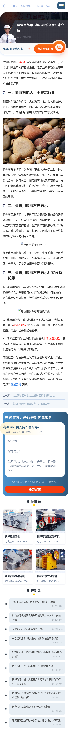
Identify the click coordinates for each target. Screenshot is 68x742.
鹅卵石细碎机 (12, 536)
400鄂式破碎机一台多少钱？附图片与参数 (33, 601)
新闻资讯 (26, 6)
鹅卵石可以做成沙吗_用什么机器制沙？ (32, 706)
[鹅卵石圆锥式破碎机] (50, 520)
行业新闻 (38, 6)
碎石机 (22, 62)
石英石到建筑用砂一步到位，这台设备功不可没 (36, 720)
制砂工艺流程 (52, 338)
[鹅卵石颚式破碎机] (50, 560)
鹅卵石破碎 (19, 325)
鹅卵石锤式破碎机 (15, 576)
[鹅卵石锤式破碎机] (17, 560)
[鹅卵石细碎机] (17, 520)
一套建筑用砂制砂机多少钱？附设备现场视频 (35, 638)
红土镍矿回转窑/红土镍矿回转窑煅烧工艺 (34, 395)
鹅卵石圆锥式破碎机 (48, 536)
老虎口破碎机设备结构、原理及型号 (31, 403)
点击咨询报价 (45, 49)
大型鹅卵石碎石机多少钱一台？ (28, 629)
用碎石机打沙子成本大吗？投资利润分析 (33, 665)
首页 (15, 6)
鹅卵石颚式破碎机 (47, 576)
